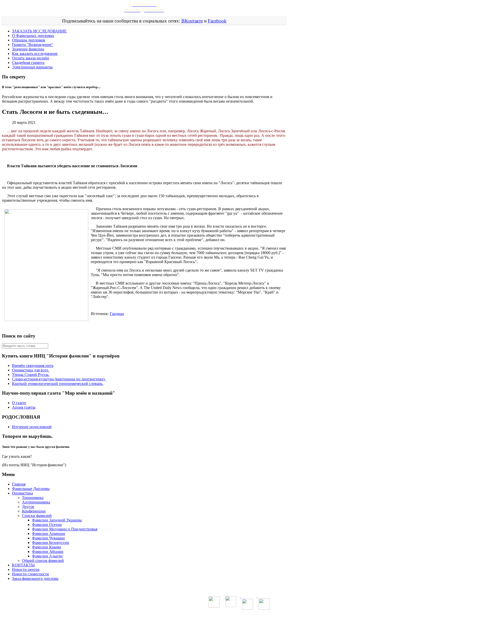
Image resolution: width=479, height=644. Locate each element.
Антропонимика (36, 502)
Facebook (217, 20)
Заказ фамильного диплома (35, 578)
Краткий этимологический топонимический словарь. (57, 383)
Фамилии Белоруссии (50, 542)
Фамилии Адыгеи (47, 556)
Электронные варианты (32, 67)
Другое (28, 506)
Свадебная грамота (28, 62)
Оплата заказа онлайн (30, 58)
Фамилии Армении (48, 533)
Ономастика (22, 493)
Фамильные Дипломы (31, 488)
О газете (19, 403)
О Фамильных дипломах (33, 35)
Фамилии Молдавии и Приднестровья (64, 529)
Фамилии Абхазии (47, 551)
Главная (18, 484)
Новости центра (25, 569)
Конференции (34, 511)
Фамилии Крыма (46, 547)
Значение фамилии (28, 49)
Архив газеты (23, 407)
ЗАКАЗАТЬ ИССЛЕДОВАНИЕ (39, 31)
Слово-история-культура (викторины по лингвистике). (59, 379)
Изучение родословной (32, 427)
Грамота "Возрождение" (32, 44)
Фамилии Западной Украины (57, 520)
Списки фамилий (37, 515)
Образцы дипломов (28, 40)
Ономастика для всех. (30, 370)
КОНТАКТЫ (23, 565)
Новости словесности (30, 574)
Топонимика (32, 497)
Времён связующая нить (32, 365)
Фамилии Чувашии (48, 538)
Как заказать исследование (35, 53)
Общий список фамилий (43, 560)
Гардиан (117, 314)
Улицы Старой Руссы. (30, 374)
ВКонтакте (192, 20)
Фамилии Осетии (47, 524)
